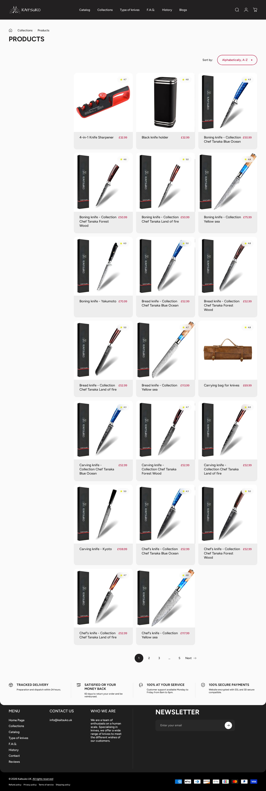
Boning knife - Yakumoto (97, 301)
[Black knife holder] (165, 102)
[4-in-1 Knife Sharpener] (103, 102)
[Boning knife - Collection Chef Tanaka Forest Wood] (103, 182)
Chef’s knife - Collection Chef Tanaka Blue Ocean (160, 551)
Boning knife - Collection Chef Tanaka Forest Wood (97, 221)
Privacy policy (30, 784)
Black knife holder (155, 137)
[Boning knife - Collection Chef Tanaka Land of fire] (165, 182)
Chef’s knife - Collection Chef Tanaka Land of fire (98, 635)
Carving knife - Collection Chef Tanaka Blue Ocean (96, 469)
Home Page (16, 720)
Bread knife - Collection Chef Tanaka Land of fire (98, 387)
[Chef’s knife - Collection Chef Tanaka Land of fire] (103, 598)
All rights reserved (43, 778)
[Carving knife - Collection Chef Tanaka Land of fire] (227, 430)
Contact (14, 755)
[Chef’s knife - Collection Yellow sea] (165, 598)
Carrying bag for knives (221, 385)
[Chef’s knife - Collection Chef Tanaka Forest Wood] (227, 514)
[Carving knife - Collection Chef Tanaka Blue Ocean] (103, 430)
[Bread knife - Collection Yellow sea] (165, 350)
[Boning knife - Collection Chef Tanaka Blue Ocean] (227, 102)
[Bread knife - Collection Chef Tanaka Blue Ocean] (165, 266)
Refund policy (15, 784)
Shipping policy (63, 784)
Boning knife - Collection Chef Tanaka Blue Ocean (222, 139)
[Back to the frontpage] (10, 30)
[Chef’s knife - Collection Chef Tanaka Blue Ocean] (165, 514)
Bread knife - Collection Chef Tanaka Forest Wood (221, 305)
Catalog (14, 732)
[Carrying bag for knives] (227, 350)
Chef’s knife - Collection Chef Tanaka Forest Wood (222, 553)
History (14, 750)
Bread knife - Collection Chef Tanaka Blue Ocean (160, 303)
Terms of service (46, 784)
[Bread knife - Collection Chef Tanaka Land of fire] (103, 350)
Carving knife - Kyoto (95, 549)
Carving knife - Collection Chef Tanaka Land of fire (221, 469)
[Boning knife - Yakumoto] (103, 266)
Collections (25, 30)
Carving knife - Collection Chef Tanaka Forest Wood (159, 469)
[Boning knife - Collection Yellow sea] (227, 182)
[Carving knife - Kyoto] (103, 514)
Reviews (14, 761)
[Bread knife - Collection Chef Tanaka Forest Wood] (227, 266)
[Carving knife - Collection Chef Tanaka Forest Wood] (165, 430)
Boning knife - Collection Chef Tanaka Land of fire (160, 219)
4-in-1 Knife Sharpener (96, 137)
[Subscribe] (228, 725)
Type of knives (18, 738)
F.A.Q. (13, 744)
